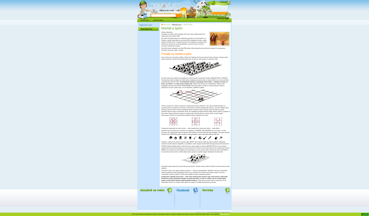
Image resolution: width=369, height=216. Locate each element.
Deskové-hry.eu (177, 24)
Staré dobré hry (146, 29)
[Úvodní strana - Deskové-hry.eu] (165, 7)
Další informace (225, 214)
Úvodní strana (145, 20)
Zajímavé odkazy (158, 20)
